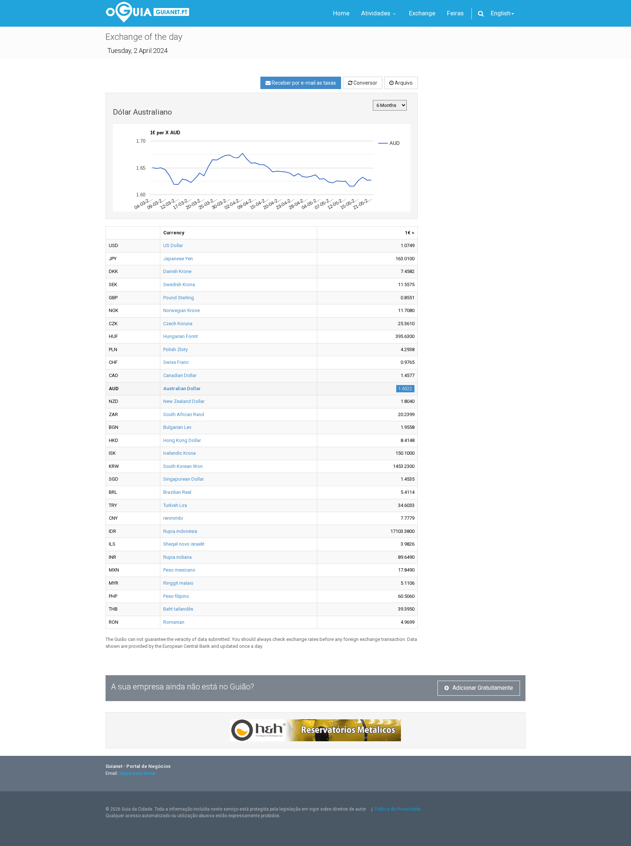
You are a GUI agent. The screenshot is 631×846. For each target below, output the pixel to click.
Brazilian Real (177, 492)
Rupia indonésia (180, 531)
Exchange (422, 13)
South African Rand (183, 414)
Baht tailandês (178, 609)
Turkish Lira (175, 505)
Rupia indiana (177, 557)
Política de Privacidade (398, 809)
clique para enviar (137, 773)
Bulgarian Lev (177, 427)
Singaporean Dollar (183, 479)
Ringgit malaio (178, 583)
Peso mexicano (179, 570)
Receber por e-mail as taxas (303, 83)
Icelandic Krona (179, 453)
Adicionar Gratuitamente (482, 687)
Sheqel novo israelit (183, 544)
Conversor (364, 83)
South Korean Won (183, 466)
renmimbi (173, 518)
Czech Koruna (177, 323)
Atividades (376, 13)
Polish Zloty (175, 349)
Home (341, 13)
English (500, 13)
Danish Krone (177, 271)
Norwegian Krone (181, 310)
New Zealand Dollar (183, 401)
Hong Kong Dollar (182, 440)
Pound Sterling (178, 297)
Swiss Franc (176, 362)
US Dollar (173, 245)
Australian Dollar (182, 388)
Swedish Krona (179, 284)
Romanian (173, 622)
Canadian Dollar (179, 375)
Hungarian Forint (180, 336)
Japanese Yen (178, 258)
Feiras (455, 13)
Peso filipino (176, 596)
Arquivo (403, 83)
